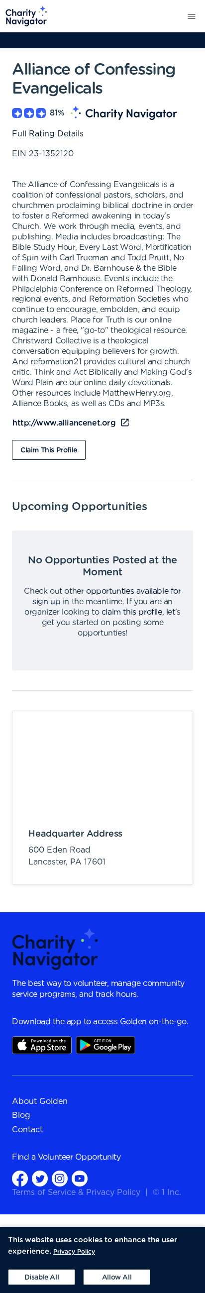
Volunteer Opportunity (79, 1157)
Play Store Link (105, 1045)
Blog (21, 1115)
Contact (27, 1130)
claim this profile (132, 612)
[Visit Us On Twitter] (40, 1178)
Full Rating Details (48, 134)
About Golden (40, 1101)
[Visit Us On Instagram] (60, 1178)
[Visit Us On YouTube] (80, 1178)
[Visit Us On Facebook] (20, 1178)
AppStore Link (42, 1045)
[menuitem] (23, 16)
